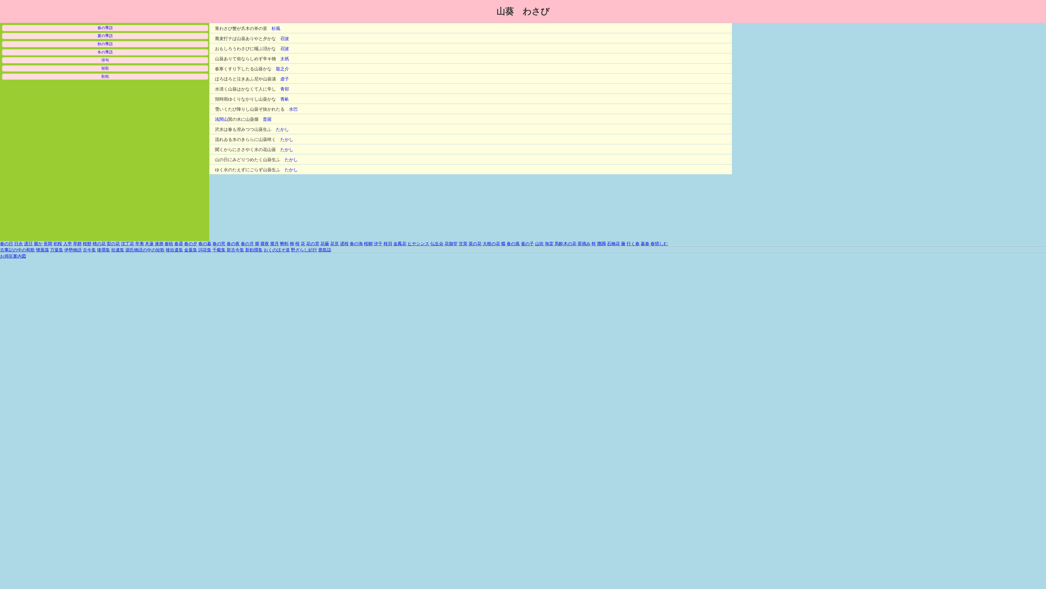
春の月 (247, 243)
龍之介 (282, 69)
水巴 (293, 109)
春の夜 (233, 243)
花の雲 (312, 243)
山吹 (539, 243)
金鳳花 (399, 243)
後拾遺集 (174, 250)
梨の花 (113, 243)
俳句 (105, 60)
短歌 (105, 68)
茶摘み (584, 243)
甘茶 (463, 243)
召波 (284, 38)
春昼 (178, 243)
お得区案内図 (13, 256)
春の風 (513, 243)
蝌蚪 (284, 243)
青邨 (284, 89)
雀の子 (527, 243)
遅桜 (344, 243)
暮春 (645, 243)
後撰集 (103, 250)
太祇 (284, 58)
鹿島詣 (324, 250)
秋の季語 (105, 44)
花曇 (324, 243)
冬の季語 (105, 52)
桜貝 (388, 243)
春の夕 (190, 243)
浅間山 (221, 119)
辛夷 (139, 243)
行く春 (633, 243)
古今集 (89, 250)
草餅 (77, 243)
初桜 (57, 243)
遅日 (28, 243)
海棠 (549, 243)
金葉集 (190, 250)
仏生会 (436, 243)
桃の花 (99, 243)
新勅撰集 (254, 250)
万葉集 (56, 250)
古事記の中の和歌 (17, 250)
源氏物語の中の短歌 (145, 250)
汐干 (378, 243)
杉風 (276, 28)
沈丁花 (127, 243)
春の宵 (219, 243)
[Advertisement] (773, 105)
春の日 (6, 243)
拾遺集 (117, 250)
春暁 (169, 243)
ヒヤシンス (418, 243)
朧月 (274, 243)
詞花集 (204, 250)
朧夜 (264, 243)
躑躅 (601, 243)
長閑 (48, 243)
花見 (334, 243)
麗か (38, 243)
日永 (18, 243)
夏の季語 (105, 36)
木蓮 (149, 243)
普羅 (267, 119)
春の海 (356, 243)
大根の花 (491, 243)
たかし (282, 129)
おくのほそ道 (277, 250)
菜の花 (475, 243)
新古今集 (235, 250)
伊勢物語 (73, 250)
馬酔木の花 (565, 243)
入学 (67, 243)
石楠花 (613, 243)
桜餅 (87, 243)
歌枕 (105, 76)
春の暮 (204, 243)
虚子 (284, 79)
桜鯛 (368, 243)
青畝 (284, 99)
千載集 (219, 250)
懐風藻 (42, 250)
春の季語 (105, 28)
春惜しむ (659, 243)
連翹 (159, 243)
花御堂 (451, 243)
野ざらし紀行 (304, 250)
